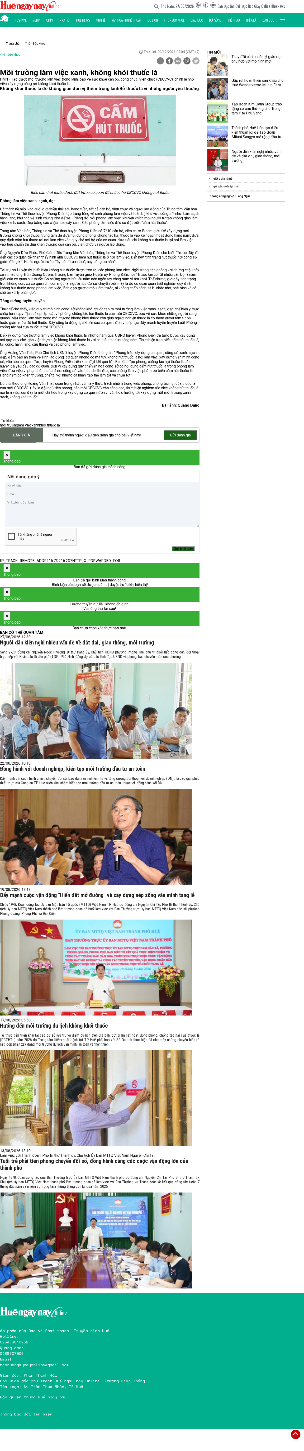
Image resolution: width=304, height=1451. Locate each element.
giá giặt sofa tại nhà (225, 186)
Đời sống (215, 20)
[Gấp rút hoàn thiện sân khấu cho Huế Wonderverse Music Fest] (217, 89)
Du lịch (152, 20)
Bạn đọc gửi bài (229, 6)
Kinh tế (100, 20)
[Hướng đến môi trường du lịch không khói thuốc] (96, 1098)
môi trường (9, 425)
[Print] (160, 60)
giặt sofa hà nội (223, 178)
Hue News (83, 20)
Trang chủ (12, 43)
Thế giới (251, 20)
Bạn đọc (268, 20)
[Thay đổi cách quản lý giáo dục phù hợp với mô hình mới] (217, 65)
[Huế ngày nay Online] (29, 9)
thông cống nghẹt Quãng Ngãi (230, 196)
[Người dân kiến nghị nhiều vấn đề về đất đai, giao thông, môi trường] (96, 711)
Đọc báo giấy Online (256, 6)
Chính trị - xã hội (58, 20)
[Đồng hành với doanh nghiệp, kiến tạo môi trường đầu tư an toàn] (96, 837)
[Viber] (186, 61)
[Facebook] (206, 6)
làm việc (25, 425)
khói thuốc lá (49, 425)
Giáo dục (196, 20)
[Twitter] (196, 61)
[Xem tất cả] (282, 19)
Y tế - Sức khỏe (174, 20)
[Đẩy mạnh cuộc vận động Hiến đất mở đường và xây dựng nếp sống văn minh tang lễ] (96, 968)
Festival (21, 20)
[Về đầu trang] (295, 1434)
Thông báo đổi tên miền (26, 1414)
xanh (35, 425)
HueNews (278, 6)
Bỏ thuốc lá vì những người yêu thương (159, 88)
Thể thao (234, 20)
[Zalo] (177, 61)
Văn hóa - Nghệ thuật (126, 20)
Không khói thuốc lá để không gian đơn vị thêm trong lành (59, 88)
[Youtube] (213, 6)
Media (36, 20)
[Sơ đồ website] (198, 6)
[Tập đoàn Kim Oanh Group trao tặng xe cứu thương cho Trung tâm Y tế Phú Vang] (217, 112)
